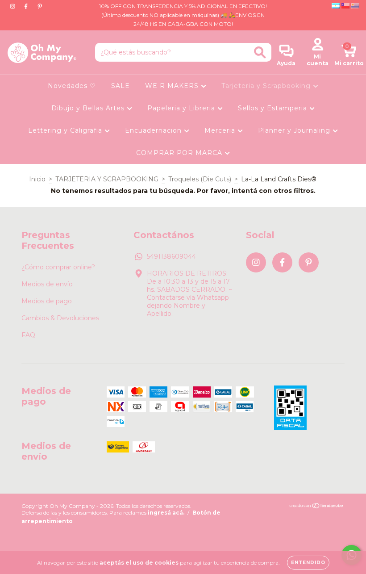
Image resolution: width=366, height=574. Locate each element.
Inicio (37, 179)
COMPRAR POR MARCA (180, 153)
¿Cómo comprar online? (58, 267)
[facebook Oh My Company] (26, 6)
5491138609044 (171, 256)
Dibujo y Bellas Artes (89, 108)
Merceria (220, 130)
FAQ (28, 335)
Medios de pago (46, 301)
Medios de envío (47, 284)
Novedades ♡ (72, 86)
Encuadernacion (154, 130)
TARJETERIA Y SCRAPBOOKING (106, 179)
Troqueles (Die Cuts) (199, 179)
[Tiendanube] (317, 506)
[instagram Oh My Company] (13, 6)
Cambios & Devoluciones (60, 318)
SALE (120, 86)
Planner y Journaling (295, 130)
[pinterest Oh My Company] (40, 6)
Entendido (308, 563)
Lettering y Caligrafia (66, 130)
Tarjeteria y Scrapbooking (267, 86)
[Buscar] (260, 52)
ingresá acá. (166, 512)
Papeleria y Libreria (182, 108)
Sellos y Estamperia (273, 108)
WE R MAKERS (173, 86)
